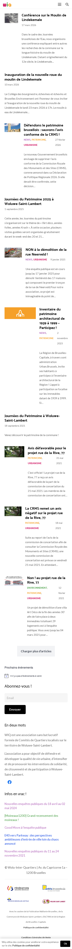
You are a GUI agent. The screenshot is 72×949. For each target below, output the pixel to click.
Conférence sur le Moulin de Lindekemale (44, 18)
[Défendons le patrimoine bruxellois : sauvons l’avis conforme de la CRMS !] (12, 127)
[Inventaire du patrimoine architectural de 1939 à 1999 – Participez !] (20, 313)
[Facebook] (10, 782)
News (27, 139)
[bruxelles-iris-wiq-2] (18, 900)
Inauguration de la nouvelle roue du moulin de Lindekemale (33, 77)
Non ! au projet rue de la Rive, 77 (46, 580)
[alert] (36, 676)
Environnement (37, 587)
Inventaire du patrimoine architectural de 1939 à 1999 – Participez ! (52, 319)
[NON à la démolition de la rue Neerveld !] (13, 252)
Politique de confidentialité (36, 927)
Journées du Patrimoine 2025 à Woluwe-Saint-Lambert (29, 202)
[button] (59, 4)
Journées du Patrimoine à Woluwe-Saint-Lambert (32, 418)
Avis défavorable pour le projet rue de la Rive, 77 (47, 450)
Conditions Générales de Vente (36, 937)
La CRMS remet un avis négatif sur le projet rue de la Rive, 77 (44, 513)
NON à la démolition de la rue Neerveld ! (46, 252)
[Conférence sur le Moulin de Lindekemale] (11, 18)
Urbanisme (30, 145)
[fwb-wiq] (18, 888)
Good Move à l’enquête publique (25, 827)
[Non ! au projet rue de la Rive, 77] (14, 581)
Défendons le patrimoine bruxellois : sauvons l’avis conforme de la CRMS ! (43, 130)
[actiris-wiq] (54, 888)
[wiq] (7, 4)
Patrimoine (39, 139)
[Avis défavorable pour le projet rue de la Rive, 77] (14, 451)
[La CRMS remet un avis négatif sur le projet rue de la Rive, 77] (13, 511)
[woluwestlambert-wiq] (54, 901)
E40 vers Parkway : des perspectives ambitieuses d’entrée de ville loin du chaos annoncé (32, 840)
